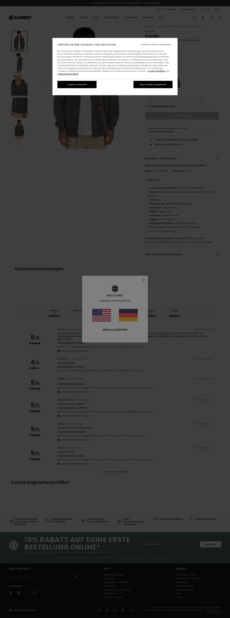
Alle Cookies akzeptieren (153, 84)
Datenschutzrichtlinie (68, 74)
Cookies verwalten (77, 84)
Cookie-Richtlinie (156, 71)
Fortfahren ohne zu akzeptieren (156, 44)
